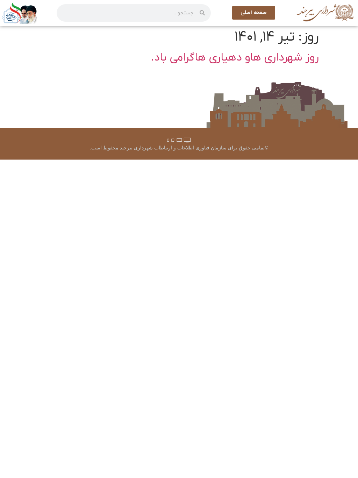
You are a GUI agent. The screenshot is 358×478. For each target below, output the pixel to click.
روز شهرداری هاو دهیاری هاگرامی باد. (235, 57)
